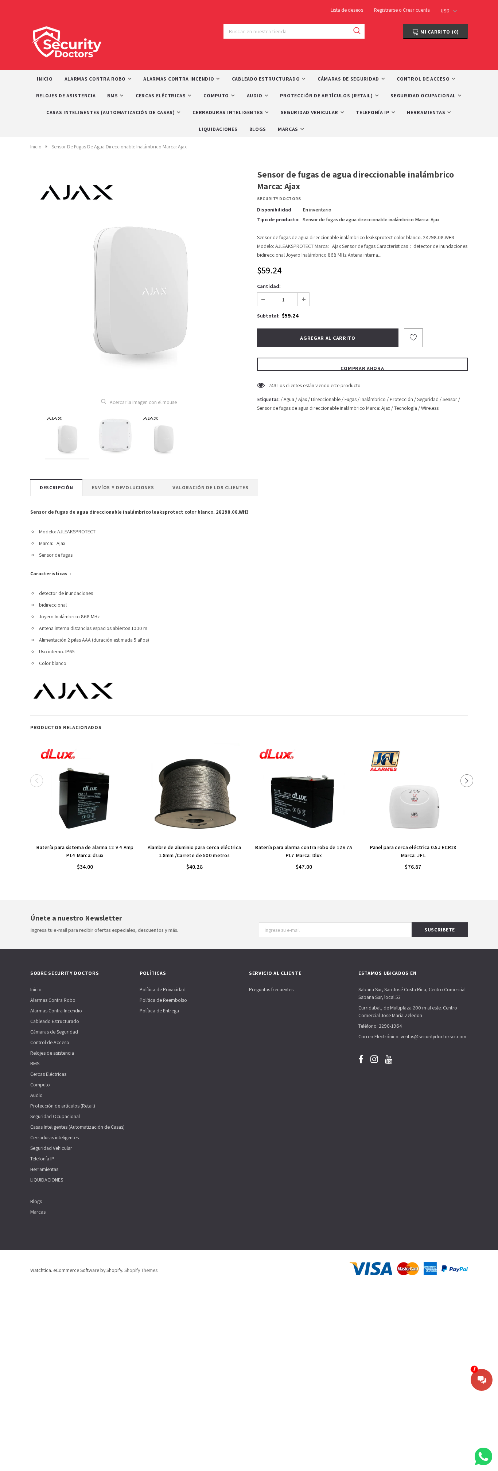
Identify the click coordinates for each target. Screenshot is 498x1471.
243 (272, 385)
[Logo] (66, 40)
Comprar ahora (362, 368)
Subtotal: (268, 315)
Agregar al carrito (85, 836)
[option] (138, 278)
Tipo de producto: (278, 219)
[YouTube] (389, 1059)
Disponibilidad (274, 209)
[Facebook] (360, 1059)
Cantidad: (269, 286)
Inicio (36, 146)
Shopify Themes (140, 1270)
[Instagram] (374, 1059)
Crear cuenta (416, 10)
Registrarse (386, 10)
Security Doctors (279, 198)
